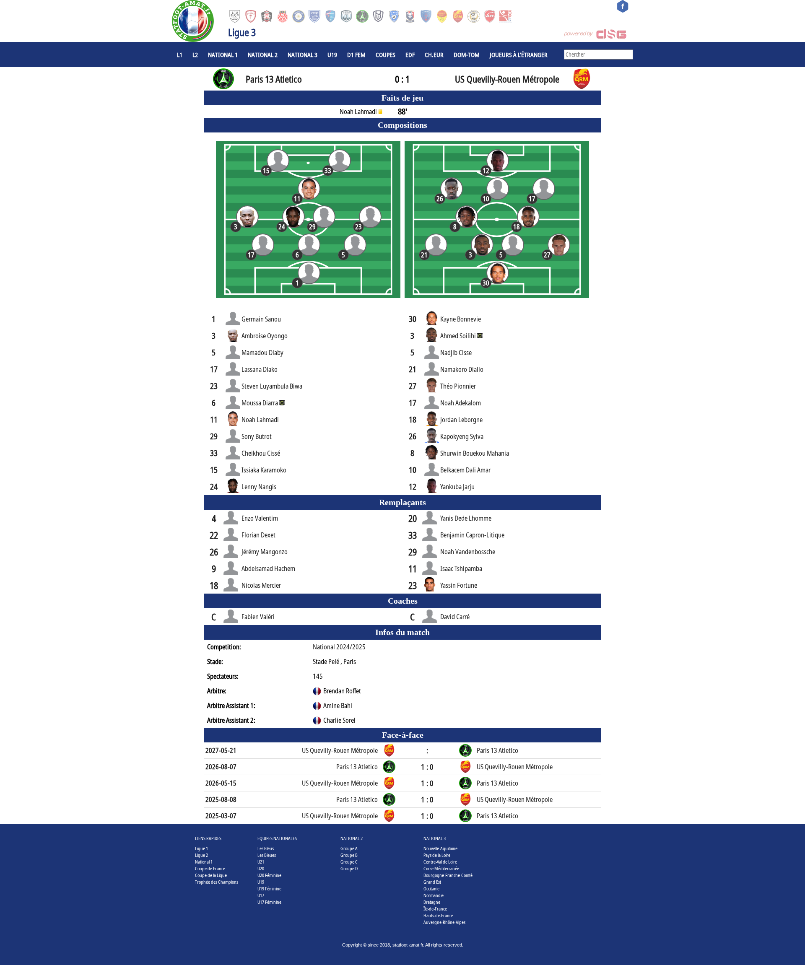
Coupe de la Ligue (211, 875)
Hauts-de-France (438, 915)
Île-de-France (435, 908)
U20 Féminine (269, 875)
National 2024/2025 (339, 646)
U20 (260, 868)
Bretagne (431, 902)
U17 (260, 895)
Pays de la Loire (436, 855)
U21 (260, 862)
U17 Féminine (269, 902)
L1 (179, 54)
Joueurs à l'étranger (519, 54)
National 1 (223, 54)
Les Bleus (265, 848)
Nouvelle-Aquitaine (440, 848)
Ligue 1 (201, 848)
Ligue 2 (201, 855)
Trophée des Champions (216, 882)
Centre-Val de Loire (440, 862)
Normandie (433, 895)
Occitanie (431, 888)
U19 (332, 54)
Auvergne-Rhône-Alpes (444, 922)
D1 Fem (356, 54)
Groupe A (349, 848)
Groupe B (349, 855)
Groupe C (349, 862)
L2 (195, 54)
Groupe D (349, 868)
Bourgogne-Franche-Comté (448, 875)
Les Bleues (266, 855)
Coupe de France (210, 868)
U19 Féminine (269, 888)
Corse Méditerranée (441, 868)
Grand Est (432, 882)
